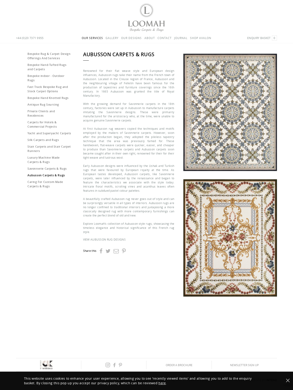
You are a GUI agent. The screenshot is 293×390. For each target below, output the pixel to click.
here (162, 383)
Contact (164, 38)
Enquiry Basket (261, 38)
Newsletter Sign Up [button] (244, 365)
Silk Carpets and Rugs (43, 140)
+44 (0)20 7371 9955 (30, 38)
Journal (180, 38)
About (149, 38)
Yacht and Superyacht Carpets (49, 133)
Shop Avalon (200, 38)
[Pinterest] (124, 251)
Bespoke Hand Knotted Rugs (48, 98)
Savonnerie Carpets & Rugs (47, 169)
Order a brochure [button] (179, 365)
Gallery (112, 38)
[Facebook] (101, 251)
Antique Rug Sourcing (43, 105)
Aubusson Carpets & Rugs (46, 175)
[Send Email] (116, 251)
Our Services (92, 38)
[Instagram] (108, 365)
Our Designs (131, 38)
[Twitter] (108, 251)
